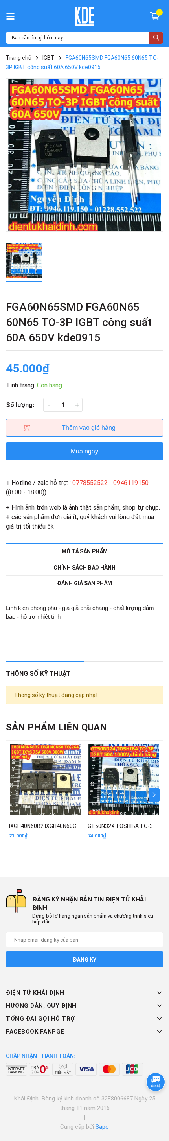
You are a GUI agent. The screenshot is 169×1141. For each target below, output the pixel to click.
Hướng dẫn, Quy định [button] (41, 1005)
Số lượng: (20, 405)
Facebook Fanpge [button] (35, 1031)
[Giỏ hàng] (156, 16)
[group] (84, 155)
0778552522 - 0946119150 (110, 483)
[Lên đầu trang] (155, 1104)
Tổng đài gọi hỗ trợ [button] (40, 1018)
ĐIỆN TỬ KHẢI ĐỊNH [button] (35, 992)
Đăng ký (84, 960)
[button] (154, 795)
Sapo (102, 1126)
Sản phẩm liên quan (56, 727)
